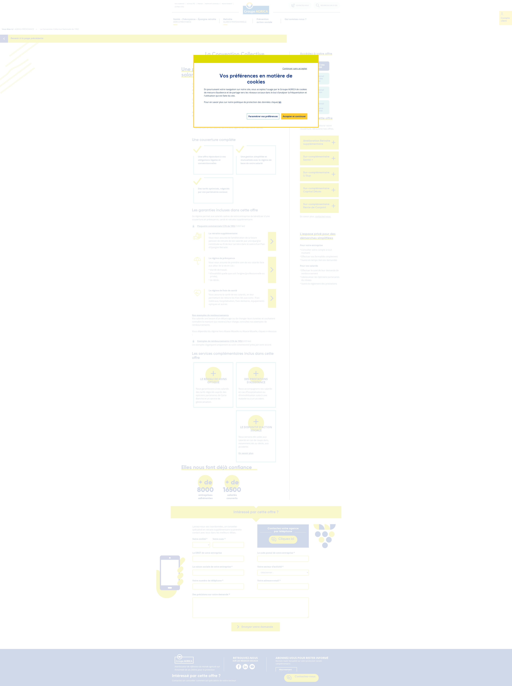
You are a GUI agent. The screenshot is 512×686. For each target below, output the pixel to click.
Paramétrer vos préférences (263, 116)
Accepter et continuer (294, 116)
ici (280, 102)
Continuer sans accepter (295, 68)
